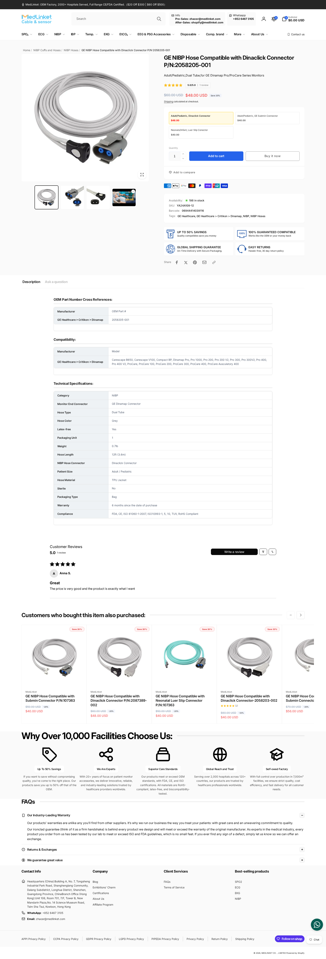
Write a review (234, 552)
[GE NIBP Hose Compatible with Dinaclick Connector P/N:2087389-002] (119, 679)
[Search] (159, 19)
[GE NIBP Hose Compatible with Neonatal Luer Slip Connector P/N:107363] (184, 679)
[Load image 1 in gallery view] (46, 197)
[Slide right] (300, 615)
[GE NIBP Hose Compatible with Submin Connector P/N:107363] (54, 679)
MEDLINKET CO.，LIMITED (273, 953)
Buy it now (272, 156)
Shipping (168, 101)
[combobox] (118, 18)
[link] (94, 4)
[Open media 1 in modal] (85, 117)
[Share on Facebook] (177, 262)
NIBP (246, 216)
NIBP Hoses (71, 50)
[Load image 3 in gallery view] (98, 197)
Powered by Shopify (295, 953)
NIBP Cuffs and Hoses (47, 50)
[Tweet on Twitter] (186, 262)
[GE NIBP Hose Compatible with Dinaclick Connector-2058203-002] (249, 679)
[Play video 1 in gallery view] (124, 197)
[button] (293, 19)
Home (26, 50)
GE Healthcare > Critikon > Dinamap (219, 216)
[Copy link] (214, 262)
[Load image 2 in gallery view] (72, 197)
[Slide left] (291, 615)
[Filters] (263, 552)
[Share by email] (204, 262)
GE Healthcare (186, 216)
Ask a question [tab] (56, 282)
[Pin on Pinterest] (195, 262)
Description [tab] (31, 282)
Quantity (173, 148)
